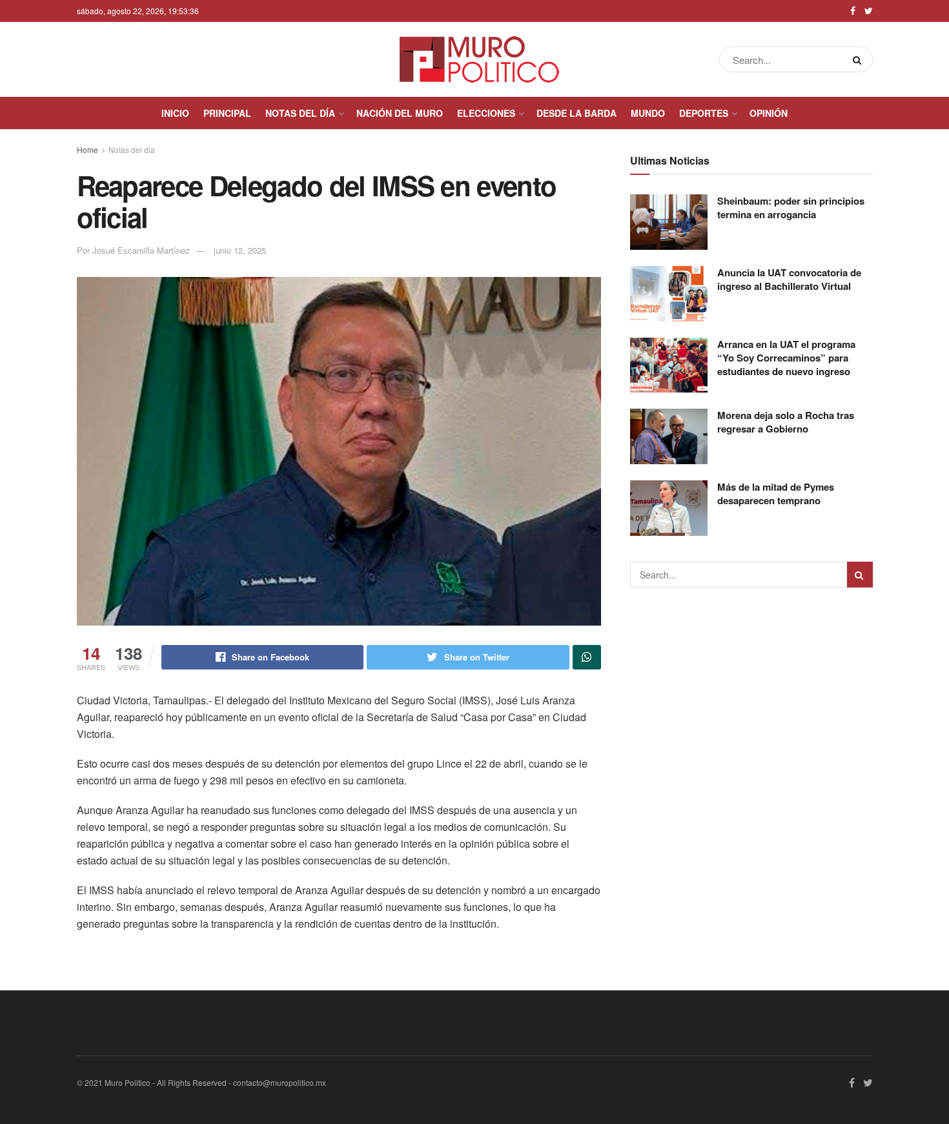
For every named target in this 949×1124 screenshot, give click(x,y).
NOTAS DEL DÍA (300, 113)
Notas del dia (131, 149)
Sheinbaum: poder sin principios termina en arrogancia (790, 207)
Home (87, 149)
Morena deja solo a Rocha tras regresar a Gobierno (785, 422)
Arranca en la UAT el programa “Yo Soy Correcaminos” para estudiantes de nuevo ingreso (786, 357)
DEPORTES (703, 113)
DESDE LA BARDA (576, 113)
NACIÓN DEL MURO (399, 113)
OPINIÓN (769, 113)
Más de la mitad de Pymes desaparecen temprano (775, 493)
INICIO (175, 113)
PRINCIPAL (227, 113)
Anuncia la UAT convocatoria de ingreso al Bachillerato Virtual (789, 279)
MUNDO (648, 113)
